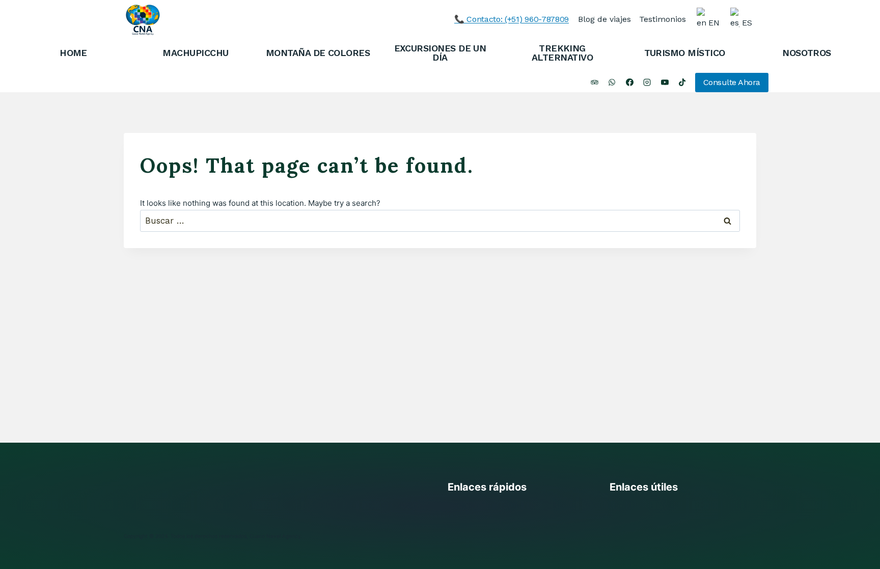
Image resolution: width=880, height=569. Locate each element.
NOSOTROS (806, 52)
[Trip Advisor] (594, 82)
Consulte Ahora (731, 82)
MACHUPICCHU (195, 52)
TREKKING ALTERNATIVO (562, 53)
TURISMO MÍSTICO (684, 52)
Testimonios (662, 19)
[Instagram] (647, 82)
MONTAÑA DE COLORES (318, 52)
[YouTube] (664, 82)
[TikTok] (682, 82)
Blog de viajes (604, 19)
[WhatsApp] (612, 82)
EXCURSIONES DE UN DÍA (440, 53)
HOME (73, 52)
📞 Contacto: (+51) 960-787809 (511, 19)
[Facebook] (629, 82)
